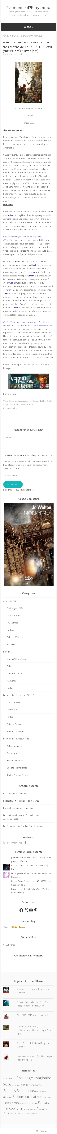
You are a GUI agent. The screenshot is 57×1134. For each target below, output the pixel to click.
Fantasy (7, 42)
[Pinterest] (36, 910)
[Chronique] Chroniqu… (22, 857)
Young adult (35, 1113)
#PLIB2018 (7, 1078)
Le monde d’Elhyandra (28, 955)
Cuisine (10, 666)
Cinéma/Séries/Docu (16, 659)
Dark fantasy (15, 1085)
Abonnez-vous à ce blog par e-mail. (28, 455)
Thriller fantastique (15, 731)
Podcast (10, 629)
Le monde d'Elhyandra (28, 7)
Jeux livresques (14, 615)
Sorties (10, 688)
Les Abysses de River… (21, 873)
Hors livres (7, 651)
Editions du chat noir (27, 1096)
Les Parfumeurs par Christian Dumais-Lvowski (23, 826)
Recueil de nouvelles (13, 1113)
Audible (13, 1079)
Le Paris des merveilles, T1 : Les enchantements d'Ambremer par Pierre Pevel (34, 1030)
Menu (30, 26)
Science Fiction (14, 724)
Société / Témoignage (17, 767)
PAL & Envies (12, 622)
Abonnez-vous (13, 484)
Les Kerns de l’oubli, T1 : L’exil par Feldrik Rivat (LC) (27, 49)
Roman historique (15, 760)
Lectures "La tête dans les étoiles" (32, 42)
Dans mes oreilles (15, 673)
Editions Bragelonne (18, 1090)
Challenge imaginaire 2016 (20, 401)
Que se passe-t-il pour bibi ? (15, 793)
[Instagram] (31, 910)
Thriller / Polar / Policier (17, 775)
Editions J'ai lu (48, 1097)
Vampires (27, 1113)
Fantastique (12, 709)
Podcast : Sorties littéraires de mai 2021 (21, 800)
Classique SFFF (13, 702)
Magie (5, 404)
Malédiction (14, 404)
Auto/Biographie (14, 745)
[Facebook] (21, 910)
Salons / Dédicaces (15, 637)
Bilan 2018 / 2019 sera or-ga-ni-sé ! (32, 1015)
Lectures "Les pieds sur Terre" (16, 738)
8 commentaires (10, 408)
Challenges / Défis (15, 608)
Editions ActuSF (35, 1084)
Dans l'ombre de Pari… (21, 889)
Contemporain (13, 753)
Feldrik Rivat (45, 401)
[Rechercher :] (28, 437)
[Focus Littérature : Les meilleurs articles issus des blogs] (14, 928)
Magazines (11, 680)
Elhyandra (19, 54)
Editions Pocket (25, 1103)
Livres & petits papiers (31, 215)
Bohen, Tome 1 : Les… (21, 881)
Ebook (23, 1085)
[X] (26, 910)
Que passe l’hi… (18, 865)
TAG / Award (12, 644)
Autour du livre (9, 600)
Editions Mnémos (12, 1102)
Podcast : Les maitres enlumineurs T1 (20, 808)
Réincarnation (27, 404)
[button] (28, 544)
